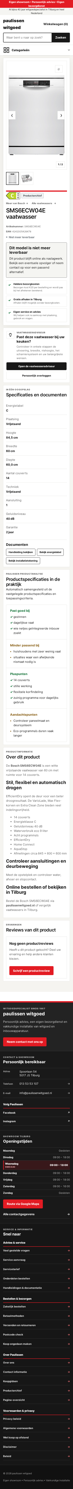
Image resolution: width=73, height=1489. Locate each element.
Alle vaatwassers (42, 203)
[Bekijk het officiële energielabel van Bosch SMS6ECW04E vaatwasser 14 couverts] (13, 195)
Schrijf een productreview (31, 971)
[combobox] (28, 37)
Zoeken (60, 37)
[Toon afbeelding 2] (26, 178)
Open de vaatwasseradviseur (36, 366)
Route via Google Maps (23, 1204)
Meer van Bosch (15, 203)
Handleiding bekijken (21, 552)
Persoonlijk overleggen (36, 375)
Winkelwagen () (55, 24)
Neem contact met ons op (25, 1042)
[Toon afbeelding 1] (12, 178)
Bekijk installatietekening (23, 560)
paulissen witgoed (13, 24)
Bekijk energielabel (50, 552)
